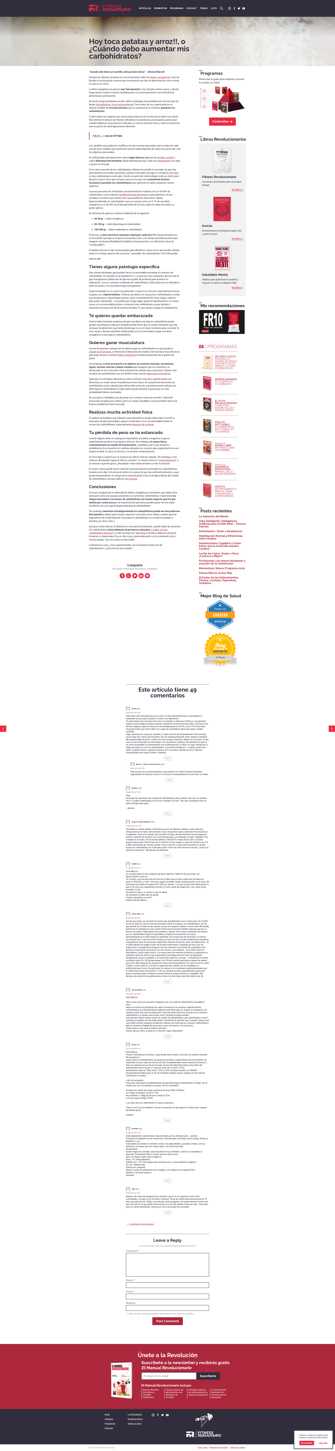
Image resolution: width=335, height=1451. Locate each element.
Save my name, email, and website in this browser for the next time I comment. (161, 1314)
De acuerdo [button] (306, 1443)
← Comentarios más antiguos (140, 1224)
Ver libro (236, 190)
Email (130, 1291)
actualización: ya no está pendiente (115, 104)
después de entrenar (143, 424)
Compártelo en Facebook (122, 575)
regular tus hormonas (100, 351)
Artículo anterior (3, 729)
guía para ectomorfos (158, 373)
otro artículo (131, 478)
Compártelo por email (147, 575)
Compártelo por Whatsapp (128, 575)
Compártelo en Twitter (134, 575)
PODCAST (191, 8)
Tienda (204, 8)
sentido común (165, 157)
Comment (132, 1250)
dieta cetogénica (127, 355)
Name (130, 1280)
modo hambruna (167, 460)
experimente (164, 160)
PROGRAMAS (176, 8)
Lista (214, 8)
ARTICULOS (145, 8)
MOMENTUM (160, 8)
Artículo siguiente (332, 729)
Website (130, 1303)
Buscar (221, 8)
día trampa (141, 533)
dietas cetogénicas (160, 77)
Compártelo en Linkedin (141, 575)
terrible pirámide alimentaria (133, 194)
